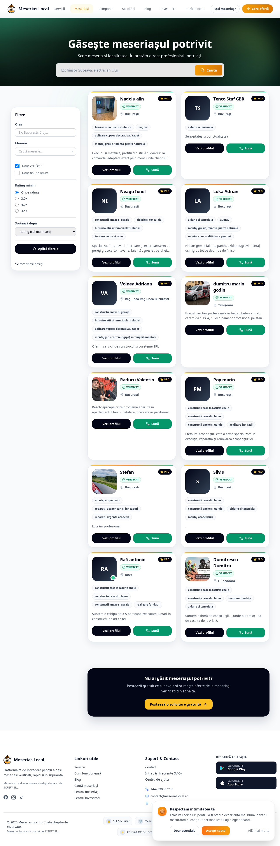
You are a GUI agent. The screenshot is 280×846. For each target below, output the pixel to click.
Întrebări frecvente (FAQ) (163, 773)
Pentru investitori (87, 798)
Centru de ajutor (157, 779)
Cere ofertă (260, 9)
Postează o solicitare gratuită (175, 704)
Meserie (21, 143)
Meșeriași (82, 9)
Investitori (168, 9)
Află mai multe (258, 830)
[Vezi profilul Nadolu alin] (104, 108)
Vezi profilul (111, 170)
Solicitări (128, 9)
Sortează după (26, 223)
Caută (211, 70)
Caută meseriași (86, 785)
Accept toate (215, 830)
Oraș (18, 124)
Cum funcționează (87, 773)
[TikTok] (21, 797)
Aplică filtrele (48, 249)
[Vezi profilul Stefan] (104, 481)
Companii (105, 9)
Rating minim (25, 185)
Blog (147, 9)
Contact (150, 767)
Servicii (59, 9)
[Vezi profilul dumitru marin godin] (197, 293)
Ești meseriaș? (225, 9)
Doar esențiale (184, 830)
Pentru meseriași (86, 792)
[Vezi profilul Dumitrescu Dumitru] (197, 569)
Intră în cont (195, 9)
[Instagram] (13, 797)
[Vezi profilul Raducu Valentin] (104, 389)
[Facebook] (6, 797)
